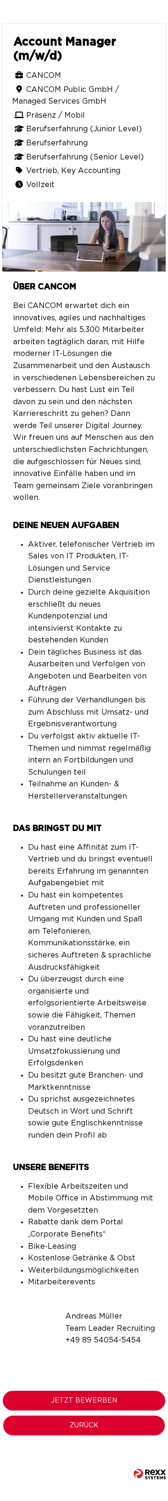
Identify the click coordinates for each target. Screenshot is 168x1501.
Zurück (84, 1425)
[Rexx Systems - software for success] (149, 1474)
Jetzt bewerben (84, 1400)
